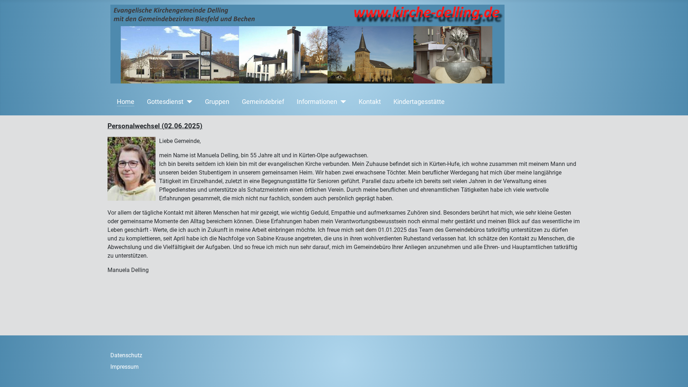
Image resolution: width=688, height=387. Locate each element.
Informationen (317, 101)
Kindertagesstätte (419, 101)
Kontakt (370, 101)
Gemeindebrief (263, 101)
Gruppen (217, 101)
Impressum (124, 366)
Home (125, 101)
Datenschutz (126, 355)
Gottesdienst (165, 101)
